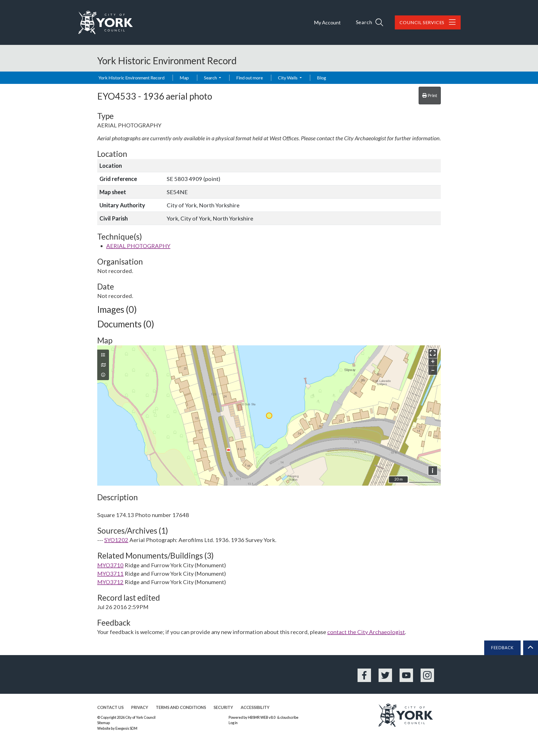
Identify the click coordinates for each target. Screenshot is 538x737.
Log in (233, 722)
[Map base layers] (103, 365)
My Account (327, 22)
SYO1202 (116, 539)
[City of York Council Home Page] (106, 22)
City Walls (288, 77)
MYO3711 (110, 573)
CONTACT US (110, 707)
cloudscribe (289, 717)
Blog (321, 77)
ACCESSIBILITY (255, 707)
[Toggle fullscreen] (432, 353)
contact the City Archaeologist (366, 631)
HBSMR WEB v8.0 (262, 717)
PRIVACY (139, 707)
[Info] (103, 375)
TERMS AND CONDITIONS (181, 707)
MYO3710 (110, 565)
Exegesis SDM (126, 728)
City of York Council (140, 717)
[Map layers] (103, 355)
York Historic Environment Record (131, 77)
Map (184, 77)
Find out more (249, 77)
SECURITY (223, 707)
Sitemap (103, 722)
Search (211, 77)
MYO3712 (110, 581)
